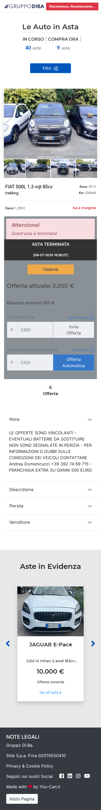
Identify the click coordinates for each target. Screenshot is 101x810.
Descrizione (21, 489)
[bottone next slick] (93, 643)
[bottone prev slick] (8, 643)
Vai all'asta (49, 693)
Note (14, 419)
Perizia (16, 506)
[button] (11, 124)
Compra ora (63, 39)
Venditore (19, 522)
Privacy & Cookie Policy (29, 766)
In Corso (33, 39)
